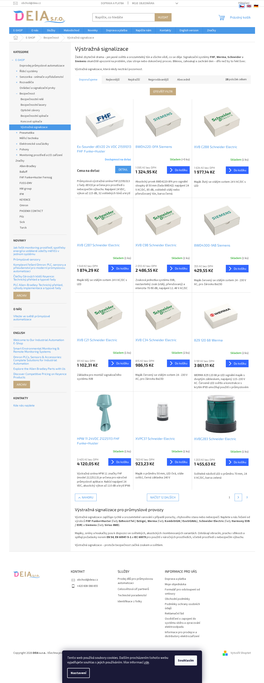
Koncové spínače (31, 121)
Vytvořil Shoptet (241, 653)
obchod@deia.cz (87, 580)
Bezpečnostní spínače (34, 116)
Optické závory (30, 110)
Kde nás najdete (24, 405)
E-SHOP (20, 60)
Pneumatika (27, 133)
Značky (19, 161)
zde (146, 662)
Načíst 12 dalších (163, 497)
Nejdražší (134, 80)
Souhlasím (186, 660)
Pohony (24, 149)
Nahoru (87, 497)
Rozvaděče (27, 82)
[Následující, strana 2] (238, 497)
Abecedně (183, 80)
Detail (123, 169)
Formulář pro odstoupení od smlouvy (182, 591)
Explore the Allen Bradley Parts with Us (39, 368)
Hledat (163, 17)
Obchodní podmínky (177, 599)
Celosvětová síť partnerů (133, 589)
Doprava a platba (112, 3)
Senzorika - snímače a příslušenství (41, 77)
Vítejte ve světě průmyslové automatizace (31, 317)
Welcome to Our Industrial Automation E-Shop (38, 341)
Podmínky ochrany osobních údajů (182, 606)
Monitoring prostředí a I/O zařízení (41, 155)
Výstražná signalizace (34, 127)
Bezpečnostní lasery (33, 105)
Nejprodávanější (158, 80)
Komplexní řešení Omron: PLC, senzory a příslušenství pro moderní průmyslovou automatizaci (39, 268)
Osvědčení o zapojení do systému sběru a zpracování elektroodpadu (182, 623)
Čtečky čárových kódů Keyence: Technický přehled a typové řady (34, 278)
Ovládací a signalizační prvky (37, 88)
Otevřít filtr (163, 91)
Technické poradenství (132, 595)
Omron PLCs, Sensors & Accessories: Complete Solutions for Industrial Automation (37, 360)
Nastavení (78, 673)
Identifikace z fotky (130, 602)
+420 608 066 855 (87, 586)
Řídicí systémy (29, 71)
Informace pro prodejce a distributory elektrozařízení (182, 634)
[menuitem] (18, 30)
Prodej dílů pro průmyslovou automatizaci (135, 581)
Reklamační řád (174, 613)
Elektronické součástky (34, 144)
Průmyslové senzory (26, 259)
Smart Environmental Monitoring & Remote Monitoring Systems (36, 350)
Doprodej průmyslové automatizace (42, 66)
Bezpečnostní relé (32, 99)
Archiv (22, 295)
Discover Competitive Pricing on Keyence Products (40, 375)
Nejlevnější (113, 80)
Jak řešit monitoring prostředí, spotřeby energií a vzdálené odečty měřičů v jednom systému (39, 250)
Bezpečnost (27, 94)
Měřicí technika (29, 138)
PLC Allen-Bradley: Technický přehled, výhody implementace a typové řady (38, 286)
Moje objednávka (143, 3)
